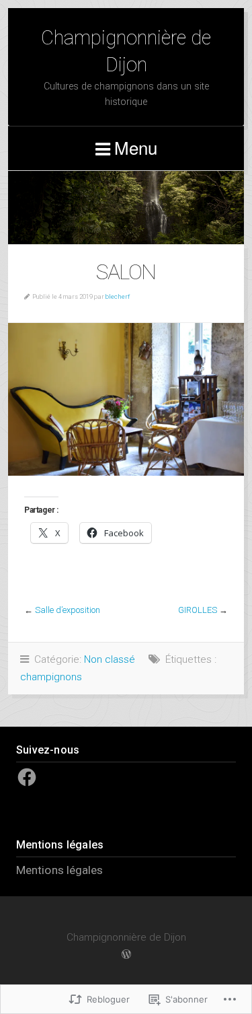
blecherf (118, 296)
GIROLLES (197, 610)
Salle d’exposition (67, 610)
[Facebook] (27, 777)
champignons (51, 677)
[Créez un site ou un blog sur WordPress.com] (126, 955)
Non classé (109, 659)
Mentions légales (59, 870)
